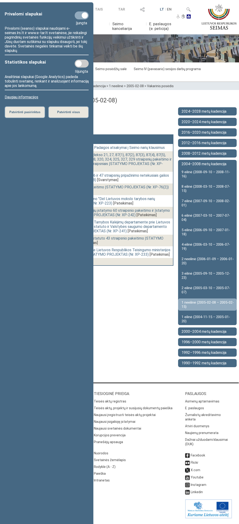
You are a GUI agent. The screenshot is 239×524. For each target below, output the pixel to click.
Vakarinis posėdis (160, 86)
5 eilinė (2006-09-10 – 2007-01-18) (206, 232)
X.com (195, 470)
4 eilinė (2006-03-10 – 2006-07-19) (206, 246)
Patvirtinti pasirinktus (24, 112)
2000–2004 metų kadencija (204, 331)
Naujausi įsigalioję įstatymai (114, 422)
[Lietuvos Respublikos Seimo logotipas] (219, 17)
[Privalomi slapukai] (82, 15)
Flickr (194, 462)
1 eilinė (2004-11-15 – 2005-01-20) (206, 319)
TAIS (99, 9)
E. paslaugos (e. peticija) (160, 26)
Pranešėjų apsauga (108, 442)
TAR (121, 9)
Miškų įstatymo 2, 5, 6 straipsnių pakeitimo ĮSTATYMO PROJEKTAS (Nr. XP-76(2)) (102, 187)
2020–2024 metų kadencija (204, 122)
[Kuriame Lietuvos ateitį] (208, 517)
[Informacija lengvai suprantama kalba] (189, 16)
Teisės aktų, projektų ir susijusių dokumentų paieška (133, 408)
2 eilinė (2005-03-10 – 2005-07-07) (206, 290)
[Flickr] (187, 462)
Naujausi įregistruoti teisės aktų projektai (125, 415)
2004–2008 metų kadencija (204, 164)
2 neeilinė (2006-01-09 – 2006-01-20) (208, 261)
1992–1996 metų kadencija (204, 352)
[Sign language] (183, 16)
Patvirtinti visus (68, 112)
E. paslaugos (194, 408)
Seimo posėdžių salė (111, 69)
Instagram (198, 485)
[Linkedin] (187, 492)
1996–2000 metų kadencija (204, 342)
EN (169, 9)
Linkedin (197, 492)
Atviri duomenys (197, 426)
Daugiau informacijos (21, 97)
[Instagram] (187, 485)
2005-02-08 (135, 86)
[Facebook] (187, 455)
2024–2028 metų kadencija (204, 111)
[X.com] (187, 470)
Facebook (198, 455)
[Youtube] (187, 477)
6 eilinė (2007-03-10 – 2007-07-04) (206, 217)
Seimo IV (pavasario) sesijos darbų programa (167, 69)
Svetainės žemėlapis (110, 460)
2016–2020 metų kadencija (204, 132)
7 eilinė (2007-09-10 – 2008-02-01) (206, 203)
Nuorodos (101, 453)
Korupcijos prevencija (110, 435)
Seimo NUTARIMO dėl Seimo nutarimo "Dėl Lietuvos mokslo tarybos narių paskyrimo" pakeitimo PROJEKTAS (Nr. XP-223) (95, 201)
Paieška (100, 473)
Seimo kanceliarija (122, 26)
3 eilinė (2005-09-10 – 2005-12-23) (206, 275)
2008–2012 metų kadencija (204, 153)
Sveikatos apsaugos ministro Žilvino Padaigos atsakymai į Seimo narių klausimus (100, 147)
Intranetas (102, 480)
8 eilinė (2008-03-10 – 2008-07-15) (206, 188)
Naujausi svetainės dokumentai (117, 428)
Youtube (197, 477)
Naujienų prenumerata (201, 433)
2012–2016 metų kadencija (204, 143)
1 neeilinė (116, 86)
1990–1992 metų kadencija (204, 363)
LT (162, 9)
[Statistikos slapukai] (82, 64)
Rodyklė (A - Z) (105, 467)
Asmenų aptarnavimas (202, 401)
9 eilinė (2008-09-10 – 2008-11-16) (206, 174)
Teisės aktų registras (110, 401)
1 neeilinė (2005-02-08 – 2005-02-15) (208, 304)
